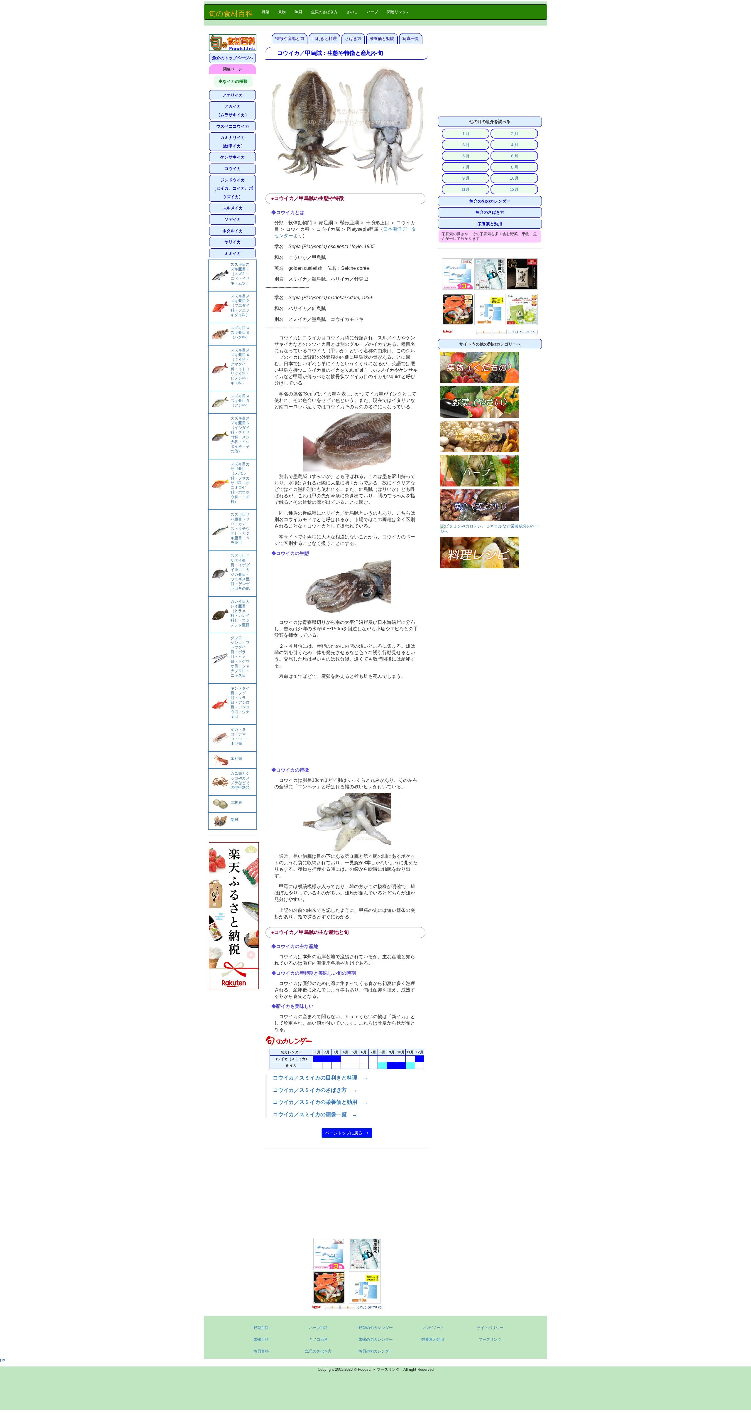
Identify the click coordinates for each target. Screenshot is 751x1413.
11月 (465, 189)
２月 (514, 133)
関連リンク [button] (396, 12)
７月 (465, 167)
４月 (514, 144)
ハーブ (372, 12)
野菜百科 (261, 1328)
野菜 (268, 11)
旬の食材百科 (231, 13)
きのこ (352, 12)
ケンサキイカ (232, 157)
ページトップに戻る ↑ (346, 1133)
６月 (514, 156)
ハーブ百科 (318, 1328)
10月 (514, 178)
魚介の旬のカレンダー (489, 201)
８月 (514, 167)
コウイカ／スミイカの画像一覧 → (315, 1114)
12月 (514, 189)
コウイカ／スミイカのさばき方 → (315, 1090)
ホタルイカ (232, 230)
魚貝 (298, 12)
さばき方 (353, 38)
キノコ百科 (318, 1339)
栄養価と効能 (382, 38)
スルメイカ (232, 208)
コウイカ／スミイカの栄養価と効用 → (320, 1102)
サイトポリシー (490, 1328)
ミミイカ (232, 253)
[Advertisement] (346, 723)
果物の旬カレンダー (375, 1339)
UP (2, 1361)
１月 (465, 133)
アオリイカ (232, 95)
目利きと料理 (324, 38)
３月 (465, 144)
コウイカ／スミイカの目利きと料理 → (320, 1078)
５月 (465, 156)
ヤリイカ (232, 242)
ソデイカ (232, 219)
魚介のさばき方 (490, 212)
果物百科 (261, 1339)
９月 (465, 178)
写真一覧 (410, 38)
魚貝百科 (261, 1351)
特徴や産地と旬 (289, 38)
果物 (282, 12)
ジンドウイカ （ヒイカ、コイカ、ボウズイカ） (232, 188)
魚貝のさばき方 (324, 12)
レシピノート (432, 1328)
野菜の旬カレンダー (375, 1328)
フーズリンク (489, 1339)
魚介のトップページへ (232, 57)
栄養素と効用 (490, 223)
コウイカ (232, 168)
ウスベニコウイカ (232, 126)
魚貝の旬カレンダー (375, 1351)
